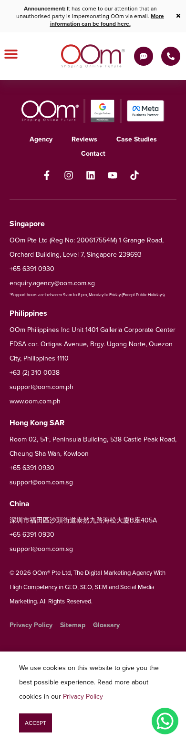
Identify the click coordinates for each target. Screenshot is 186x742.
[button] (35, 722)
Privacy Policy (83, 697)
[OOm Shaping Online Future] (93, 56)
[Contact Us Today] (170, 56)
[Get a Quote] (143, 56)
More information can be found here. (107, 20)
